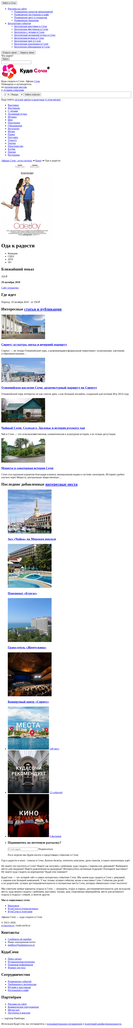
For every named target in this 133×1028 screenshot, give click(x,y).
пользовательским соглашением (64, 1023)
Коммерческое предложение (23, 1007)
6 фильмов (55, 836)
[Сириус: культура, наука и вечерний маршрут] (23, 338)
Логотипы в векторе (19, 1012)
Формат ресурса (16, 967)
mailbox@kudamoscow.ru (21, 945)
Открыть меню (10, 52)
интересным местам (16, 87)
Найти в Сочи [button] (9, 3)
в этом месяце (53, 99)
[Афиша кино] (28, 836)
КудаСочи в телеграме (20, 911)
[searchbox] (66, 59)
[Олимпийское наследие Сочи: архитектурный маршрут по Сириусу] (23, 381)
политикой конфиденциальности (103, 1023)
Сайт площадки (10, 287)
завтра (27, 99)
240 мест (54, 748)
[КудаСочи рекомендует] (28, 792)
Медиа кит (14, 1009)
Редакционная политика (21, 961)
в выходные (38, 99)
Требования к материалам (22, 984)
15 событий (56, 792)
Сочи (37, 81)
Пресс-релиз (14, 958)
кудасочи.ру (8, 925)
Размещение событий (19, 981)
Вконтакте (13, 905)
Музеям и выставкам (19, 987)
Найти (5, 59)
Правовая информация (20, 964)
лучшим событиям (13, 90)
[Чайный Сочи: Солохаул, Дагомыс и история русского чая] (23, 421)
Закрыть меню (27, 52)
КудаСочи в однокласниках (23, 908)
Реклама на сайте (17, 1004)
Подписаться (45, 849)
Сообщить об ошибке (19, 939)
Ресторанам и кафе (18, 990)
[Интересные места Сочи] (28, 748)
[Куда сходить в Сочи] (37, 78)
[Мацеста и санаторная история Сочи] (23, 461)
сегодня (19, 99)
